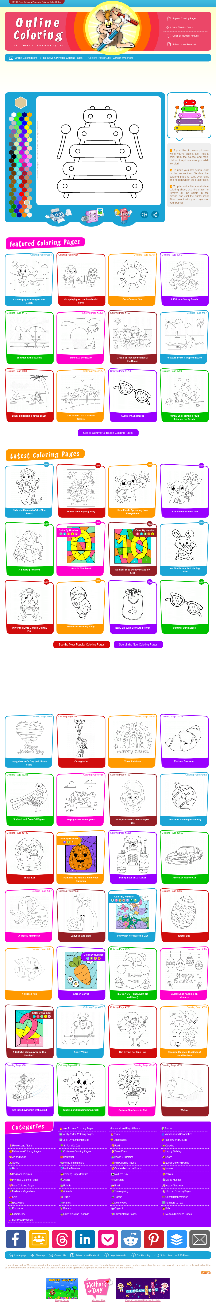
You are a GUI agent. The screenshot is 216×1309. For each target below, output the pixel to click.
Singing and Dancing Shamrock (81, 1110)
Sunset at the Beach (81, 357)
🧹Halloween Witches (20, 1219)
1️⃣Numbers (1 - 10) (172, 1202)
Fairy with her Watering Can (132, 935)
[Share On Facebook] (16, 1239)
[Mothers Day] (98, 1298)
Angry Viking (81, 1052)
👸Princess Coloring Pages (23, 1179)
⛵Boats (114, 1134)
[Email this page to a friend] (199, 1239)
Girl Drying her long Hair (132, 1052)
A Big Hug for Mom (29, 569)
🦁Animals (66, 1191)
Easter (66, 1300)
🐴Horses (167, 1168)
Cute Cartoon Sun (133, 299)
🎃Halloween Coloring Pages (25, 1151)
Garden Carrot (81, 994)
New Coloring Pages (183, 27)
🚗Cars (13, 1196)
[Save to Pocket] (108, 1239)
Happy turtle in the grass (81, 819)
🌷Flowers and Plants (20, 1145)
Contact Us (60, 1255)
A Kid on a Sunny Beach (184, 299)
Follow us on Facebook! (88, 1255)
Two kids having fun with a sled (29, 1110)
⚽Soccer (166, 1128)
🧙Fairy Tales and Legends (74, 1214)
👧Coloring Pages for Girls (74, 1174)
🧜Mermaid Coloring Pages (177, 1214)
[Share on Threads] (62, 1239)
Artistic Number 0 (81, 568)
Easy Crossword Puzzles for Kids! (143, 1300)
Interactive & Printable (54, 57)
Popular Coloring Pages (185, 18)
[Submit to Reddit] (131, 1239)
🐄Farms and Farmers (72, 1162)
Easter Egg (184, 935)
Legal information (118, 1255)
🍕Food (115, 1145)
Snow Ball (29, 877)
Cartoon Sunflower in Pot (133, 1110)
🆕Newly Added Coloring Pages (76, 1134)
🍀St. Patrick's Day (70, 1145)
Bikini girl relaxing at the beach (29, 415)
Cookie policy (144, 1255)
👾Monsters (117, 1179)
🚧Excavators (16, 1202)
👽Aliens (65, 1179)
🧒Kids (166, 1208)
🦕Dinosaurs (16, 1208)
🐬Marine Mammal (70, 1168)
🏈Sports (167, 1157)
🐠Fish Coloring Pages (123, 1162)
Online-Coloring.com (26, 57)
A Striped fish (29, 994)
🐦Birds (13, 1168)
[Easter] (62, 1298)
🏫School (14, 1162)
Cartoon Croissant (184, 761)
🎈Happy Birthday (172, 1151)
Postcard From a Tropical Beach (184, 357)
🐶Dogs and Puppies (20, 1174)
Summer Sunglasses (132, 415)
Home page (20, 1255)
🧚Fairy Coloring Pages (123, 1214)
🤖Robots (65, 1185)
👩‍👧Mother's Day (119, 1174)
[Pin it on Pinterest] (154, 1239)
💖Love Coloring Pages (21, 1185)
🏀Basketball (67, 1157)
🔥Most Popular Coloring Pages (76, 1128)
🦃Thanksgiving (119, 1191)
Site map (40, 1255)
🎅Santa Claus (119, 1151)
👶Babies (167, 1174)
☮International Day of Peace (125, 1128)
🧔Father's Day (17, 1214)
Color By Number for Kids (186, 35)
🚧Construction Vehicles (175, 1196)
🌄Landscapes (118, 1139)
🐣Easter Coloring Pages (175, 1162)
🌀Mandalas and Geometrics (176, 1134)
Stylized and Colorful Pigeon (29, 819)
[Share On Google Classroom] (39, 1239)
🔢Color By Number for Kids (74, 1139)
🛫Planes (65, 1202)
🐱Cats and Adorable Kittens (126, 1168)
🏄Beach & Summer (122, 1157)
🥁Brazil (115, 1185)
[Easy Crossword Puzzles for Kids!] (143, 1288)
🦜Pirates (65, 1208)
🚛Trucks (65, 1196)
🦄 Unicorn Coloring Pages (176, 1191)
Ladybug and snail (81, 935)
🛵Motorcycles (119, 1202)
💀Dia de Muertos (171, 1179)
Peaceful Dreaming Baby (80, 626)
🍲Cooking (168, 1145)
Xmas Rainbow (132, 761)
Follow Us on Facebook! (185, 44)
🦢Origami (117, 1208)
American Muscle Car (184, 877)
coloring (120, 1265)
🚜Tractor (116, 1196)
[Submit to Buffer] (177, 1239)
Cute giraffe (81, 761)
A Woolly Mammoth (29, 935)
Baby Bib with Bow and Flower (132, 627)
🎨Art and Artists (17, 1157)
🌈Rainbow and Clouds (174, 1139)
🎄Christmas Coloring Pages (75, 1151)
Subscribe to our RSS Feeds (175, 1255)
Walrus (184, 1110)
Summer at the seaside (29, 357)
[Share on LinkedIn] (85, 1239)
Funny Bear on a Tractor (132, 877)
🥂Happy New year (172, 1185)
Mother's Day (98, 1300)
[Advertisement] (108, 77)
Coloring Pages (74, 57)
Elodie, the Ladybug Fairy (81, 511)
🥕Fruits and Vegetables (22, 1191)
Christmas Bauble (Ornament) (184, 819)
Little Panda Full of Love (184, 511)
